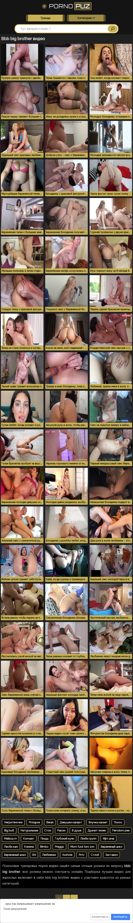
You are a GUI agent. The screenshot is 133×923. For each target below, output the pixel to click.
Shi (34, 854)
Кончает (28, 838)
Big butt (9, 830)
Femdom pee (121, 830)
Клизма (29, 846)
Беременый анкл (111, 846)
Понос (118, 822)
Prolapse (34, 822)
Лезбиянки (49, 854)
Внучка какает (98, 822)
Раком (61, 830)
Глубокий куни (64, 838)
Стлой (95, 854)
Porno (68, 6)
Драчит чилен (97, 830)
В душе (76, 830)
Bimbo (44, 846)
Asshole (67, 854)
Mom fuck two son (82, 846)
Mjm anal (108, 838)
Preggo (59, 846)
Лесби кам (11, 846)
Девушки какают (71, 822)
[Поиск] (112, 28)
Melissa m (10, 838)
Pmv (82, 854)
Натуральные (29, 830)
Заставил (111, 854)
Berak (50, 822)
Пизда (44, 838)
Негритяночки (13, 822)
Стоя (47, 830)
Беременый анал (15, 854)
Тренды (45, 18)
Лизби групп (88, 838)
